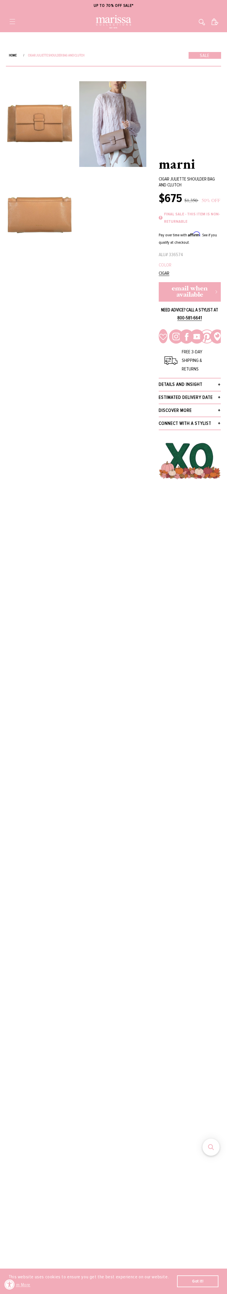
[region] (113, 6)
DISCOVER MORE (175, 410)
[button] (12, 21)
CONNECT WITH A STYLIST (185, 423)
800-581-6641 (189, 318)
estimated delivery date (186, 397)
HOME (13, 55)
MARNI (177, 164)
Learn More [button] (19, 1285)
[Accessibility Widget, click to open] (9, 1284)
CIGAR (164, 273)
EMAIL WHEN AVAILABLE (190, 292)
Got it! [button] (197, 1281)
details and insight (180, 384)
